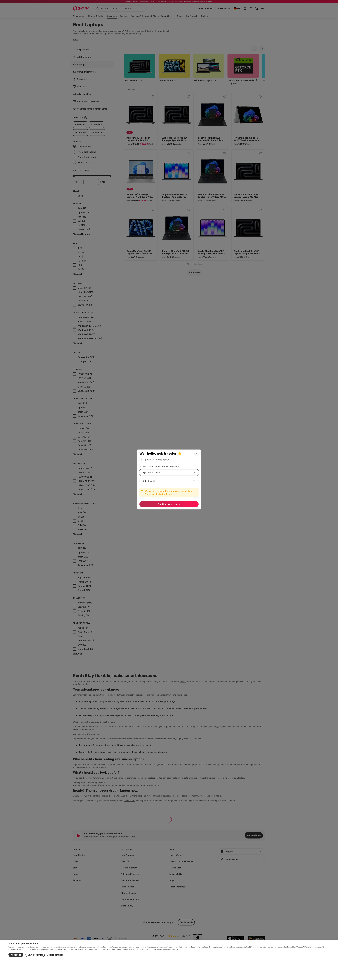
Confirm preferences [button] (169, 504)
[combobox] (169, 472)
